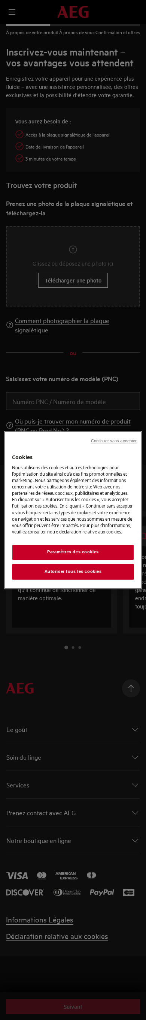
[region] (73, 510)
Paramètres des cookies (73, 552)
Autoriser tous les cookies (73, 571)
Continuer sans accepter (114, 441)
